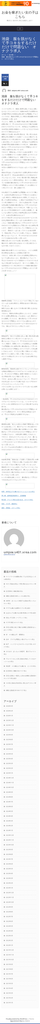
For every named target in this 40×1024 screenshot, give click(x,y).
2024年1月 (9, 830)
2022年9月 (9, 907)
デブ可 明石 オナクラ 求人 (14, 622)
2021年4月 (9, 988)
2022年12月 (10, 893)
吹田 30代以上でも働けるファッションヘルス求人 (18, 491)
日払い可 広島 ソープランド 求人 (16, 618)
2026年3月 (9, 706)
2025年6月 (9, 749)
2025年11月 (10, 725)
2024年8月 (9, 797)
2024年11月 (10, 782)
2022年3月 (9, 936)
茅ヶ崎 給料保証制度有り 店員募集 (14, 496)
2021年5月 (9, 983)
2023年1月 (9, 888)
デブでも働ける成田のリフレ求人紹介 (18, 608)
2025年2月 (9, 768)
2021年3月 (9, 993)
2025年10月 (10, 730)
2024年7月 (9, 802)
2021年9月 (9, 964)
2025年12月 (10, 720)
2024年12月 (10, 778)
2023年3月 (9, 878)
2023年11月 (10, 840)
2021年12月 (10, 950)
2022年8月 (9, 912)
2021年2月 (9, 998)
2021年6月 (9, 979)
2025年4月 (9, 759)
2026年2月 (9, 711)
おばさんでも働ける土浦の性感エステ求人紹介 (21, 613)
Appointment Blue (16, 1021)
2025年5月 (9, 754)
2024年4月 (9, 816)
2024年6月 (9, 806)
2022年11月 (10, 897)
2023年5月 (9, 869)
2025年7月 (9, 744)
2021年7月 (9, 974)
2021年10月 (10, 959)
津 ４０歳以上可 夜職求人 (15, 635)
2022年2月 (9, 940)
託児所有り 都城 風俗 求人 (14, 591)
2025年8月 (9, 739)
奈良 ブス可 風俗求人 (9, 504)
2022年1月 (9, 945)
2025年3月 (9, 763)
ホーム (4, 55)
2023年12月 (10, 835)
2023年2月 (9, 883)
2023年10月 (10, 845)
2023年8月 (9, 854)
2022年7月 (9, 916)
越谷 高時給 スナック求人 (11, 508)
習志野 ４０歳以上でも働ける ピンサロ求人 (21, 666)
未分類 (11, 55)
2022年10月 (10, 902)
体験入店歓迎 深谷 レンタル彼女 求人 (18, 596)
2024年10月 (10, 787)
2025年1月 (9, 773)
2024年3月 (9, 821)
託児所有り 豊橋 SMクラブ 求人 (16, 671)
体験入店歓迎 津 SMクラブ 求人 (16, 690)
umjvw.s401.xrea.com (20, 90)
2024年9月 (9, 792)
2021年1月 (9, 1003)
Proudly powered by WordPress (16, 1019)
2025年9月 (9, 735)
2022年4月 (9, 931)
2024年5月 (9, 811)
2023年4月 (9, 873)
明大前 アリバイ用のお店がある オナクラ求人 (17, 500)
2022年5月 (9, 926)
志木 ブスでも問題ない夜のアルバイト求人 (20, 639)
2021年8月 (9, 969)
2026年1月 (9, 716)
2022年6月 (9, 921)
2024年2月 (9, 826)
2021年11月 (10, 955)
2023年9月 (9, 849)
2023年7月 (9, 859)
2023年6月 (9, 864)
